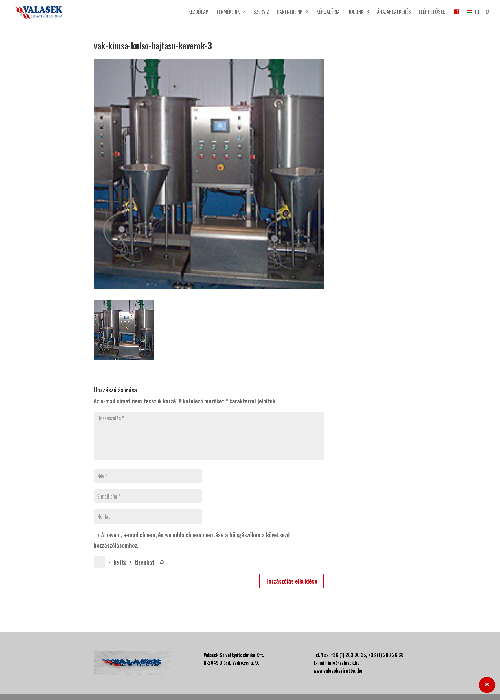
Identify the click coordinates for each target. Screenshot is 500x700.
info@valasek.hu (344, 662)
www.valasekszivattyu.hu (338, 670)
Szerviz (261, 12)
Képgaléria (328, 12)
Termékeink (228, 12)
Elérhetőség (432, 12)
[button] (487, 685)
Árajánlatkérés (394, 12)
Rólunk (355, 12)
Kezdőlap (198, 12)
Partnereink (290, 12)
